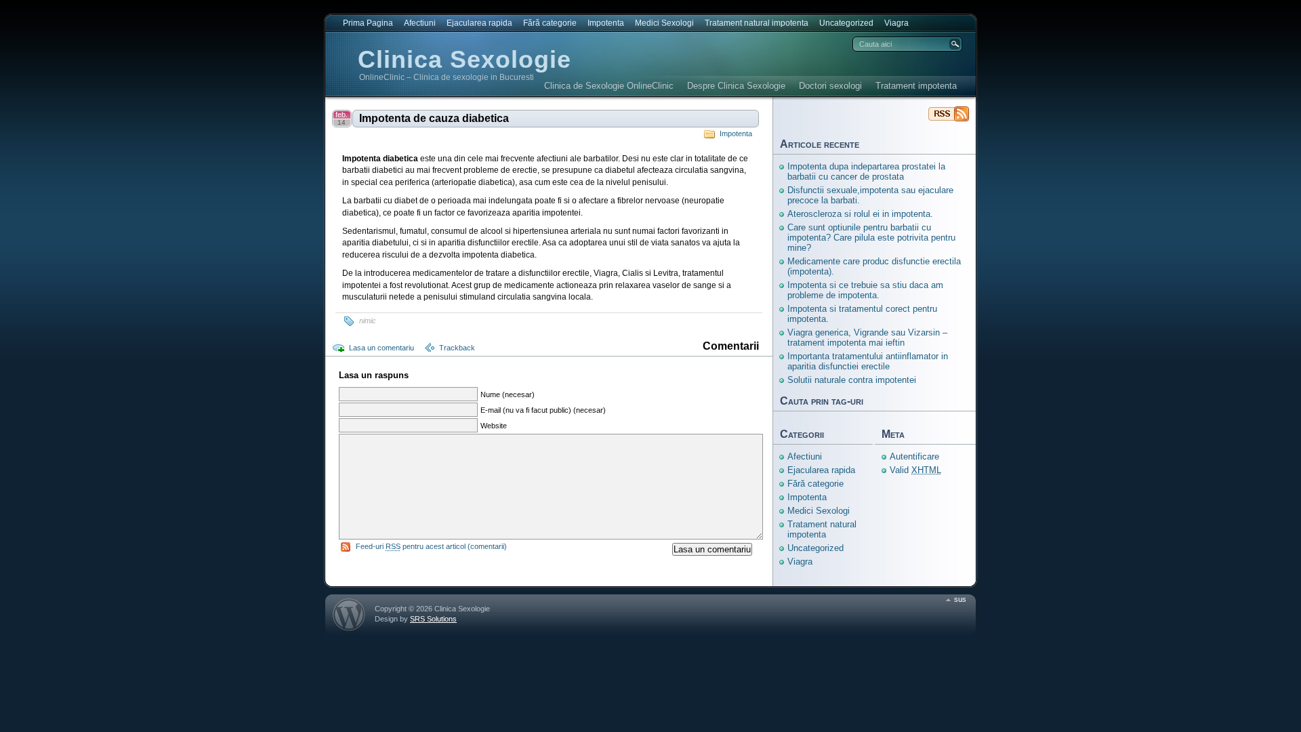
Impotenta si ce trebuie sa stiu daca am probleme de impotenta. (865, 290)
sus (960, 599)
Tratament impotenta (916, 86)
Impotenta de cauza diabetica (434, 118)
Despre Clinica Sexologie (736, 86)
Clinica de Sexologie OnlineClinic (609, 86)
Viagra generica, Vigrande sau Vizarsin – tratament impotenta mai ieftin (867, 337)
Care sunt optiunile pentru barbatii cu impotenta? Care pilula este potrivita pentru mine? (871, 237)
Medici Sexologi (664, 23)
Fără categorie (550, 23)
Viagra (896, 23)
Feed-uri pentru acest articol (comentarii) (431, 546)
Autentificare (914, 456)
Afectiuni (420, 23)
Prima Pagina (368, 23)
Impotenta (605, 23)
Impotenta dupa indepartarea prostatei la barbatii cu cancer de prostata (866, 171)
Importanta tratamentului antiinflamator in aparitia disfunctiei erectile (867, 361)
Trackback (457, 348)
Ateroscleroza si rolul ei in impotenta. (860, 214)
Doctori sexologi (830, 86)
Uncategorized (846, 23)
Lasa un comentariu (381, 348)
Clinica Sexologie (464, 59)
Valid (915, 470)
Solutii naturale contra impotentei (851, 380)
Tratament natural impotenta (756, 23)
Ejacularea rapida (479, 23)
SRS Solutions (433, 619)
